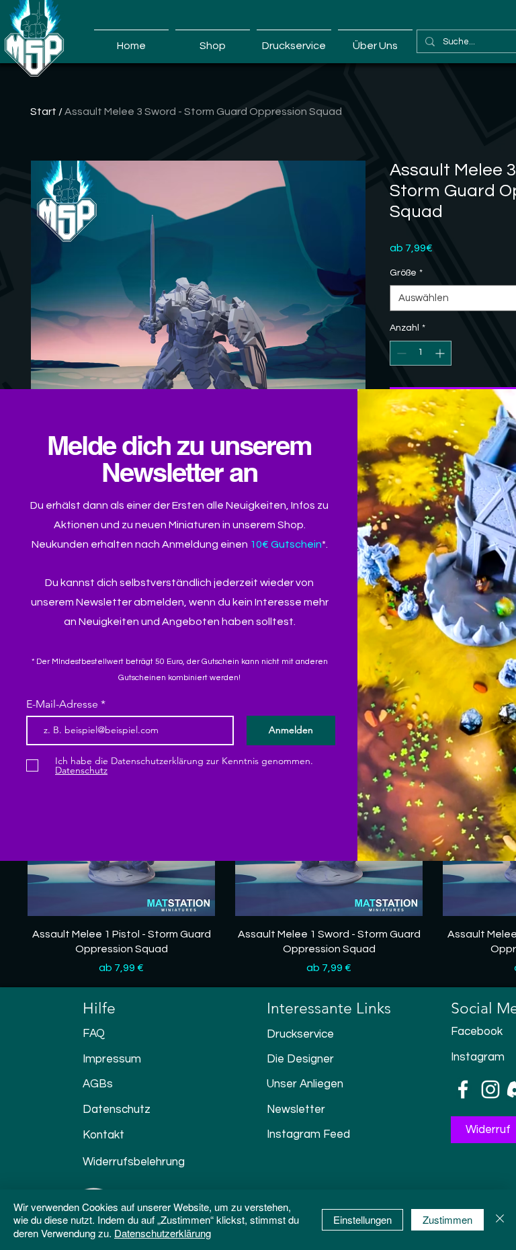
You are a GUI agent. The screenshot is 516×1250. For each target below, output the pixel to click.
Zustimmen (447, 1219)
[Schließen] (500, 1220)
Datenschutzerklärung (162, 1233)
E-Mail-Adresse (63, 704)
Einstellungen (362, 1219)
